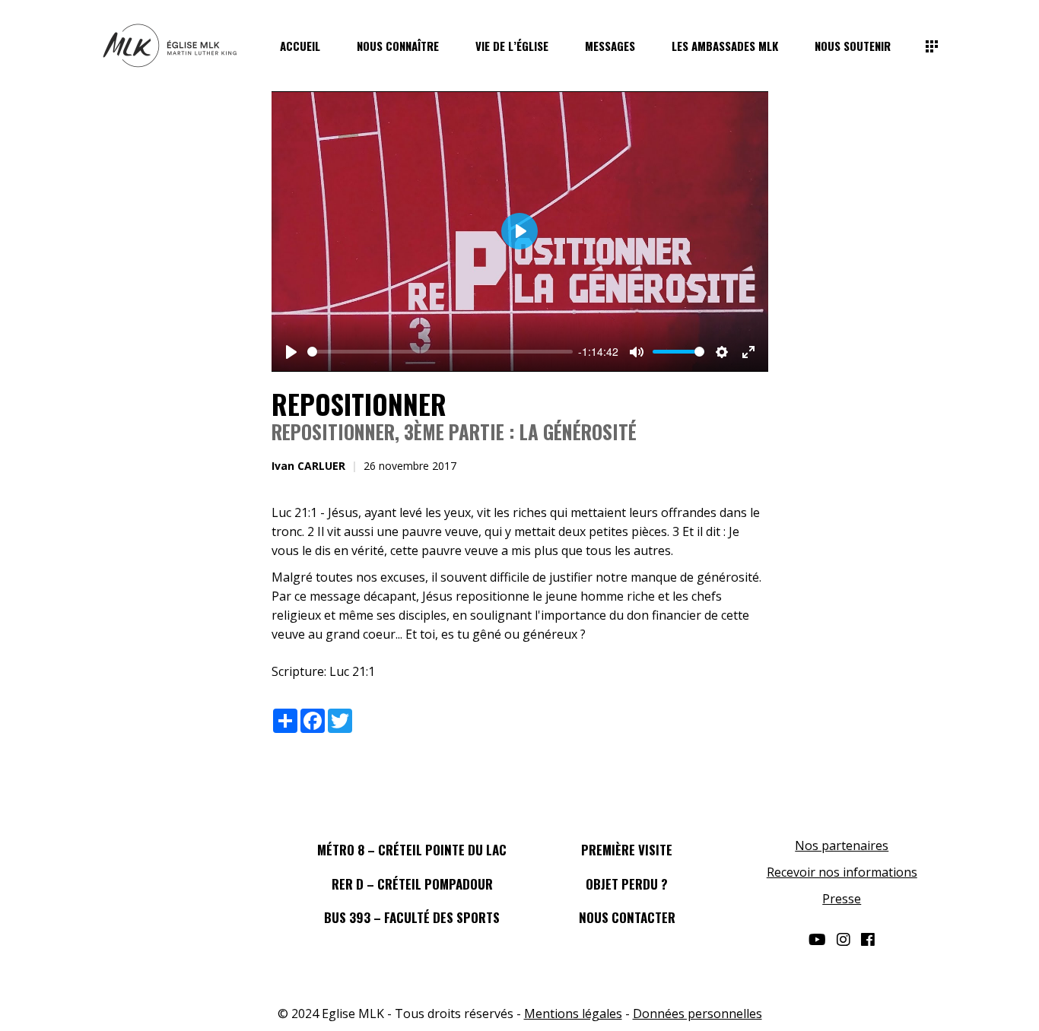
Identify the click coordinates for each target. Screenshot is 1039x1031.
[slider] (440, 351)
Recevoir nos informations (842, 872)
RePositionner (359, 404)
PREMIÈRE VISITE (626, 849)
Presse (841, 898)
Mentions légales (573, 1013)
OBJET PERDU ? (627, 883)
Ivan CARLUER (308, 465)
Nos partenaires (841, 845)
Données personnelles (697, 1013)
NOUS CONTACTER (627, 917)
